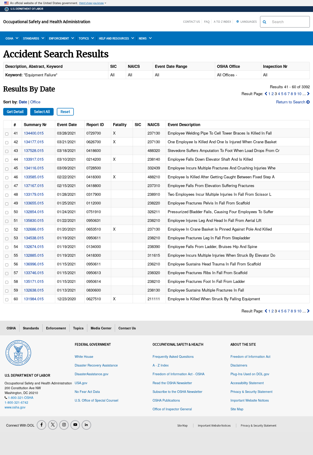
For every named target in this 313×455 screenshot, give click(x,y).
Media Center (101, 328)
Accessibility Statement (247, 383)
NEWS (143, 38)
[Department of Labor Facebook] (41, 425)
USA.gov (81, 383)
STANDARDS (31, 38)
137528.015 (34, 150)
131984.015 (34, 298)
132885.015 (34, 255)
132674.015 (34, 246)
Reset (65, 111)
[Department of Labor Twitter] (53, 425)
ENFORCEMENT (59, 38)
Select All (42, 111)
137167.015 (34, 185)
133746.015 (34, 272)
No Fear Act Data (87, 391)
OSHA (9, 38)
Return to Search (291, 102)
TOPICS (84, 38)
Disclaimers (239, 365)
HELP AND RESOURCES (114, 38)
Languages (248, 21)
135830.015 (34, 220)
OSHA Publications (166, 400)
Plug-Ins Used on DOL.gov (250, 374)
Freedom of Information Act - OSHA (178, 374)
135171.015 (34, 281)
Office (35, 102)
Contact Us (191, 21)
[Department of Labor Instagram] (64, 425)
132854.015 (34, 211)
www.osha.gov (15, 407)
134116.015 (34, 168)
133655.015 (34, 203)
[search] (264, 21)
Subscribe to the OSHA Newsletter (177, 391)
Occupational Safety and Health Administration (46, 21)
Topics (78, 328)
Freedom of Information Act (250, 356)
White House (84, 356)
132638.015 (34, 290)
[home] (18, 352)
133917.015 (34, 159)
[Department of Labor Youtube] (75, 425)
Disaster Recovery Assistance (96, 365)
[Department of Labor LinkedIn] (86, 425)
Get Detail (15, 111)
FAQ (207, 21)
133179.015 (34, 194)
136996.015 (34, 264)
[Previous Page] (265, 93)
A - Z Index (161, 365)
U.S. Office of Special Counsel (96, 400)
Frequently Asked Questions (173, 356)
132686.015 (34, 229)
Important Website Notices (250, 400)
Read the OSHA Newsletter (172, 383)
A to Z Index (222, 21)
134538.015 (34, 237)
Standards (31, 328)
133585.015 (34, 176)
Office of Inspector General (172, 409)
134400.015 (34, 133)
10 (299, 93)
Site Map (237, 409)
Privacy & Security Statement (251, 391)
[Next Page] (308, 93)
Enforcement (56, 328)
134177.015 (34, 141)
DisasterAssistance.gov (91, 374)
